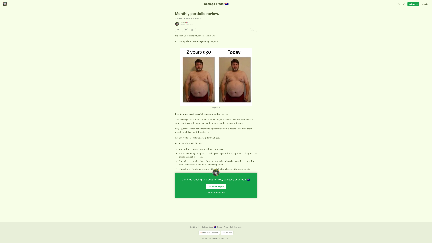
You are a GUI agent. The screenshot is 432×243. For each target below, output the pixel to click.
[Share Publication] (404, 4)
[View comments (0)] (186, 30)
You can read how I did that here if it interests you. (197, 138)
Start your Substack (210, 233)
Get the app (227, 233)
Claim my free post (216, 186)
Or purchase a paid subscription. (216, 192)
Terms (226, 227)
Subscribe (413, 4)
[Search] (399, 4)
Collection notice (236, 227)
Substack (204, 238)
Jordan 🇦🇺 (184, 23)
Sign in (425, 4)
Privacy (220, 227)
